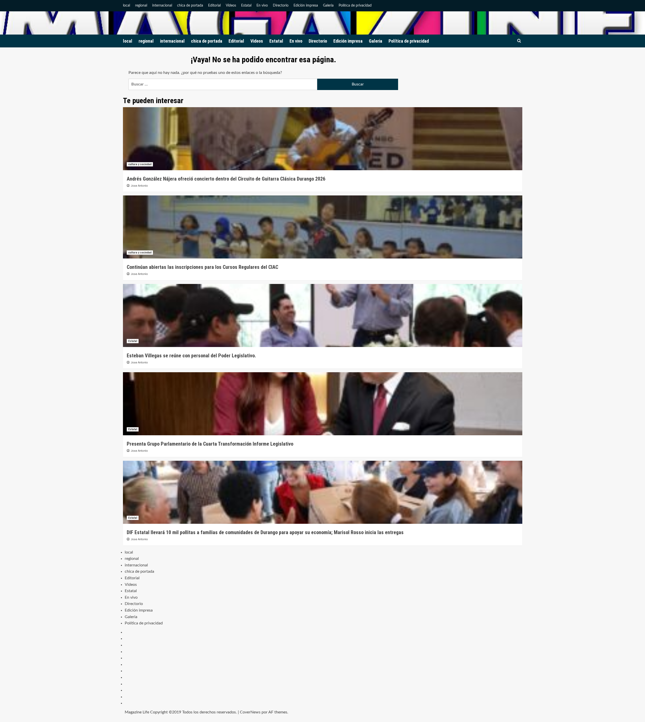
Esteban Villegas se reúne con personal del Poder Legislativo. (191, 356)
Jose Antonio (139, 185)
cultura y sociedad (139, 164)
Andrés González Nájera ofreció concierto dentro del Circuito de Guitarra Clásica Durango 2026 (226, 179)
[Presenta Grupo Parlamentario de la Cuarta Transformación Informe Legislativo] (322, 403)
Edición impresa (306, 5)
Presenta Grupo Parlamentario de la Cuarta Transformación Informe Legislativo (210, 444)
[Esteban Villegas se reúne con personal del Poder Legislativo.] (322, 315)
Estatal (246, 5)
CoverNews (250, 712)
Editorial (214, 5)
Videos (231, 5)
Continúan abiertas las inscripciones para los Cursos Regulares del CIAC (202, 267)
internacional (162, 5)
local (126, 5)
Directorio (280, 5)
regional (141, 5)
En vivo (262, 5)
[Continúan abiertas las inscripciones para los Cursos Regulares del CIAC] (322, 226)
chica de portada (190, 5)
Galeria (328, 5)
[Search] (519, 41)
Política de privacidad (355, 5)
